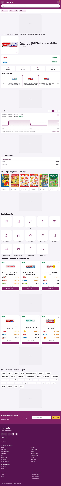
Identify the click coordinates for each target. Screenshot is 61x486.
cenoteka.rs (3, 439)
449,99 (37, 331)
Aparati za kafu (34, 453)
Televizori (33, 461)
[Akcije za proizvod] (17, 37)
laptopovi (41, 373)
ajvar (39, 383)
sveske (16, 373)
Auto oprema (43, 255)
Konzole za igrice (5, 461)
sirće (48, 383)
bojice (22, 373)
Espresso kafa (4, 453)
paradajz (10, 386)
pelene (3, 383)
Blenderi (33, 447)
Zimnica (23, 10)
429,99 (17, 277)
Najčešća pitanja (35, 474)
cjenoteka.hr (3, 441)
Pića (43, 228)
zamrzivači (13, 379)
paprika (3, 386)
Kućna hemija (6, 241)
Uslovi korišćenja (35, 476)
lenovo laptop (5, 376)
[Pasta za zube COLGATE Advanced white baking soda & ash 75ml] (9, 45)
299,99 (37, 277)
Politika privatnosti (36, 478)
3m (53, 110)
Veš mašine (3, 459)
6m (56, 110)
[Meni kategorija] (2, 2)
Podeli (38, 69)
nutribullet (28, 379)
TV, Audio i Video (6, 255)
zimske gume (55, 376)
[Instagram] (12, 434)
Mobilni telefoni (34, 455)
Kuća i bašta (30, 241)
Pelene (2, 447)
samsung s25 (21, 376)
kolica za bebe (54, 379)
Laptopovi (33, 451)
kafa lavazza (10, 383)
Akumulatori (33, 459)
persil (16, 386)
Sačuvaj (53, 69)
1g (59, 110)
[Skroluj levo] (3, 81)
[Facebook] (2, 434)
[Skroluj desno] (57, 81)
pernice (3, 373)
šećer (53, 383)
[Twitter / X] (5, 434)
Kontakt (2, 476)
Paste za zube (10, 34)
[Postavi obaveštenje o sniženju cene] (58, 115)
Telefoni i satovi (30, 255)
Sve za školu (14, 10)
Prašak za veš (4, 457)
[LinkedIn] (9, 434)
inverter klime (5, 379)
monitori (39, 376)
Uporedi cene (9, 288)
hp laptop (48, 373)
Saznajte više (55, 131)
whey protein (32, 383)
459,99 (57, 277)
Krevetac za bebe (5, 451)
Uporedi (23, 69)
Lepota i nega (55, 228)
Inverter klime (34, 449)
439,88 (17, 283)
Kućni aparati (43, 241)
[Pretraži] (3, 6)
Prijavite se (56, 417)
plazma (21, 386)
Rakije (2, 455)
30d (50, 110)
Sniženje (8, 69)
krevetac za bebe (44, 379)
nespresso (18, 383)
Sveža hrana (6, 228)
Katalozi (5, 10)
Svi (58, 172)
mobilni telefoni (30, 376)
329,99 (17, 331)
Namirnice (18, 228)
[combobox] (30, 6)
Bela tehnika (55, 241)
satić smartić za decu (31, 373)
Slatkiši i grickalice (30, 228)
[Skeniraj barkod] (58, 6)
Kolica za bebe (4, 449)
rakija (25, 383)
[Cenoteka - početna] (30, 2)
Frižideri (32, 457)
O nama (2, 474)
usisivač (35, 379)
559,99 (57, 331)
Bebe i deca (18, 241)
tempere (10, 373)
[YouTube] (16, 434)
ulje (43, 383)
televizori (21, 379)
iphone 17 (13, 376)
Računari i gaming (18, 255)
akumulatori (46, 376)
